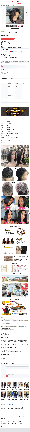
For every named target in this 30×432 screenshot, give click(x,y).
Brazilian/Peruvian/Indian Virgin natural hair (18, 408)
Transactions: (12, 68)
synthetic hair (23, 407)
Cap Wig (25, 416)
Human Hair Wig (12, 5)
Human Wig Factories (19, 419)
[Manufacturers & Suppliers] (15, 1)
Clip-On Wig (18, 416)
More (1, 426)
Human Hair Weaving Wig (13, 423)
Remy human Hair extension (11, 408)
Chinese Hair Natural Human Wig (5, 423)
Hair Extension (6, 416)
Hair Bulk (2, 416)
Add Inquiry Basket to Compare (15, 28)
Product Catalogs (11, 404)
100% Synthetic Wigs (10, 407)
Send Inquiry (7, 38)
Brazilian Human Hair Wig (18, 421)
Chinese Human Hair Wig (11, 421)
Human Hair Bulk (3, 407)
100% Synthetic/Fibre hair (18, 407)
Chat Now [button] (23, 38)
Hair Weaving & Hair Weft (12, 416)
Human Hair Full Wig (20, 423)
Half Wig (22, 416)
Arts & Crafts (4, 5)
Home (1, 5)
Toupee (23, 408)
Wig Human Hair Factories (4, 419)
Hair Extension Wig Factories (12, 419)
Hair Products (7, 5)
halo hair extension (3, 408)
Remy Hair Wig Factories (4, 421)
